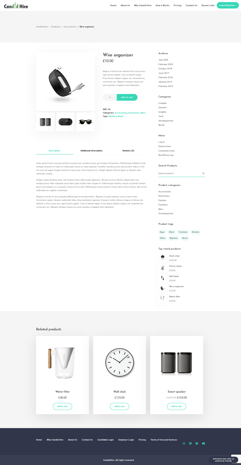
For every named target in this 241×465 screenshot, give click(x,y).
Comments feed (166, 151)
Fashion (162, 200)
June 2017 (163, 73)
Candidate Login (105, 440)
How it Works (163, 5)
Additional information (91, 150)
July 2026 (163, 60)
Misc (143, 113)
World (161, 125)
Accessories (121, 113)
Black (171, 232)
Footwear (183, 232)
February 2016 (165, 77)
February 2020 (165, 64)
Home (113, 5)
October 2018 (165, 68)
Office (162, 238)
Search (203, 173)
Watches (174, 238)
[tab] (54, 150)
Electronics (134, 113)
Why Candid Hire (143, 5)
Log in (161, 142)
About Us (125, 5)
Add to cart (127, 97)
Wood (120, 116)
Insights (162, 112)
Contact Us (191, 5)
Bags (162, 232)
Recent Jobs (208, 5)
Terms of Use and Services (163, 440)
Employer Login (126, 440)
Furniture (163, 204)
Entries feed (164, 146)
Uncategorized (165, 120)
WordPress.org (165, 155)
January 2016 (165, 82)
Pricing (178, 5)
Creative (162, 103)
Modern (112, 116)
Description (54, 150)
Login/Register (227, 5)
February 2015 (165, 86)
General (162, 107)
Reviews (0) (128, 150)
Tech (160, 116)
